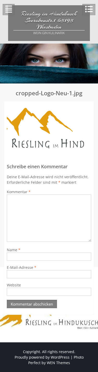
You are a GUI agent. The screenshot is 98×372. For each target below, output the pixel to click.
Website (14, 284)
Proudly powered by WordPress (42, 357)
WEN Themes (58, 362)
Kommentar (19, 191)
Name (13, 249)
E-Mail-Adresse (21, 267)
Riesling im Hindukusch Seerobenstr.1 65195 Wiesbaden (49, 20)
